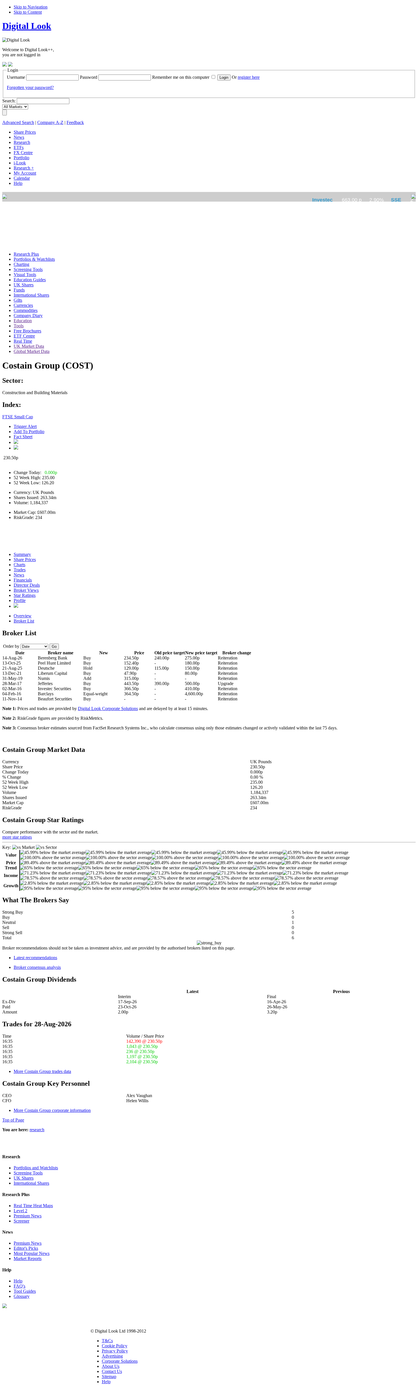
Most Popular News (31, 1253)
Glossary (22, 1296)
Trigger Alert (25, 426)
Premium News (28, 1215)
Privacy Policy (115, 1350)
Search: (9, 100)
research (37, 1129)
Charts (19, 564)
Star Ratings (25, 595)
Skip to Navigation (30, 7)
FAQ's (19, 1286)
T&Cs (107, 1340)
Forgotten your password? (30, 87)
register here (249, 77)
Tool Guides (25, 1291)
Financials (23, 580)
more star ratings (17, 837)
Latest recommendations (35, 957)
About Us (110, 1366)
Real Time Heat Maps (33, 1205)
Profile (20, 600)
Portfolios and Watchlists (36, 1167)
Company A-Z (50, 122)
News (19, 574)
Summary (22, 554)
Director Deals (27, 585)
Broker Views (26, 590)
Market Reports (28, 1258)
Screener (21, 1221)
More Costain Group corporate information (52, 1110)
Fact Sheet (23, 436)
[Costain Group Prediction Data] (16, 606)
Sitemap (109, 1376)
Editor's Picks (26, 1248)
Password (88, 77)
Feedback (75, 122)
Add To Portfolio (29, 431)
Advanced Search (18, 122)
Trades (20, 569)
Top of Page (13, 1120)
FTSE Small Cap (17, 416)
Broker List (24, 621)
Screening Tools (28, 1172)
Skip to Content (28, 12)
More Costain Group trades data (42, 1071)
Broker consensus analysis (37, 967)
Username (16, 77)
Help (18, 1281)
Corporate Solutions (120, 1361)
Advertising (112, 1356)
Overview (23, 615)
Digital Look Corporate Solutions (108, 708)
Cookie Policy (114, 1345)
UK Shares (24, 1178)
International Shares (31, 1183)
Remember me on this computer (180, 77)
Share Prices (25, 559)
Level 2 (20, 1210)
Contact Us (112, 1371)
